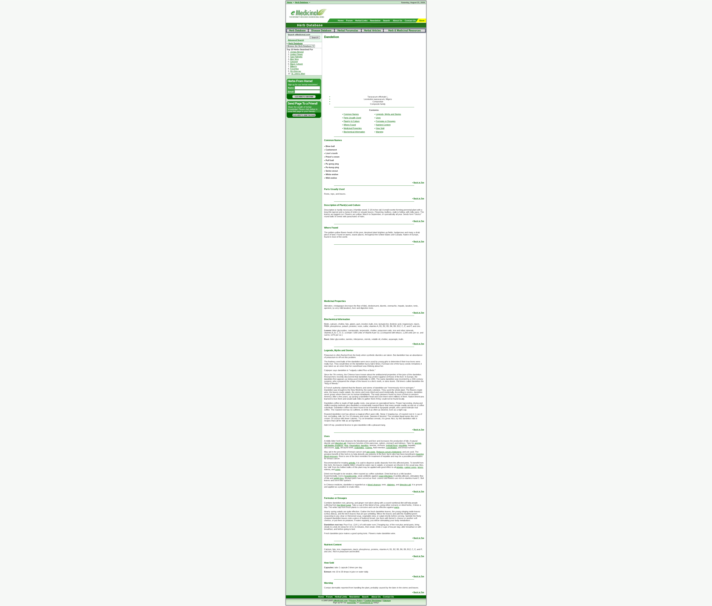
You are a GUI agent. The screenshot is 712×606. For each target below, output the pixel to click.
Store (421, 20)
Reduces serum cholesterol (388, 452)
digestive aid (340, 443)
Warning (379, 132)
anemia (418, 443)
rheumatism (354, 445)
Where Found (350, 125)
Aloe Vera (294, 59)
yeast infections (386, 476)
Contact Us (410, 20)
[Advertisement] (382, 11)
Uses (378, 118)
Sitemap (387, 601)
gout (346, 445)
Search (386, 20)
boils (337, 447)
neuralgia (403, 445)
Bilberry (293, 66)
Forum (349, 20)
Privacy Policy (356, 601)
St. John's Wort (298, 73)
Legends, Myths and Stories (388, 114)
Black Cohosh (296, 64)
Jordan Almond (297, 52)
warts (396, 507)
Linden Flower (296, 54)
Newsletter (375, 20)
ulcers (420, 467)
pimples (399, 467)
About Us (397, 20)
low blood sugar (344, 505)
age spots (370, 452)
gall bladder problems (333, 445)
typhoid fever (392, 445)
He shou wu (295, 71)
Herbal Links (361, 20)
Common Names (351, 114)
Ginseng (294, 61)
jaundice (364, 445)
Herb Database (297, 30)
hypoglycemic (350, 476)
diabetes (391, 485)
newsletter (351, 603)
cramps (368, 447)
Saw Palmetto (296, 57)
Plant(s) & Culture (352, 121)
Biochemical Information (354, 132)
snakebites (359, 447)
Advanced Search (296, 40)
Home (341, 20)
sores (337, 469)
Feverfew (294, 69)
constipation (391, 447)
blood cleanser (374, 485)
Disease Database (321, 30)
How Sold (380, 128)
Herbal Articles (372, 30)
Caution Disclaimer (373, 601)
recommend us (366, 603)
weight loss (339, 478)
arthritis (352, 463)
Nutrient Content (383, 125)
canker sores (410, 467)
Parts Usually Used (352, 118)
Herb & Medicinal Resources (404, 30)
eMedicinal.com (340, 601)
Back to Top (418, 182)
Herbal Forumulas (347, 30)
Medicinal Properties (353, 128)
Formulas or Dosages (385, 121)
